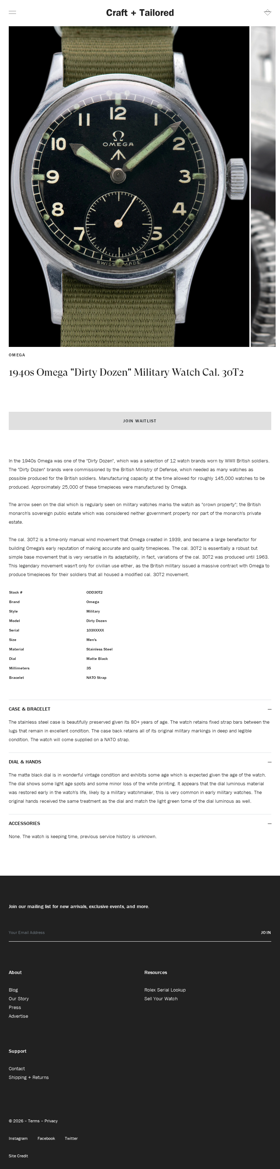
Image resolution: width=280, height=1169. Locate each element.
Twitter (71, 1138)
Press (15, 1007)
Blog (13, 989)
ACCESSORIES (25, 823)
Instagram (19, 1138)
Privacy (51, 1120)
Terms (34, 1120)
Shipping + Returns (29, 1077)
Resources (155, 972)
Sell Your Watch (161, 998)
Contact (17, 1068)
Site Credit (18, 1155)
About (15, 972)
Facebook (47, 1138)
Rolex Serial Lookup (165, 989)
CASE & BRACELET (29, 708)
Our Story (19, 998)
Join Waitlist (139, 420)
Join (266, 932)
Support (18, 1051)
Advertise (18, 1016)
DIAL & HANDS (25, 761)
